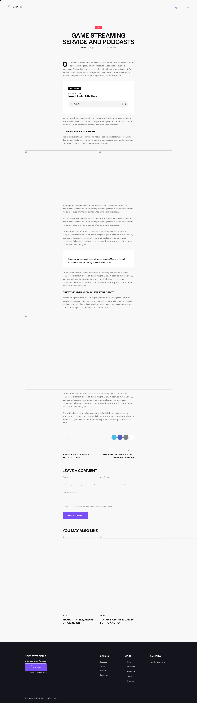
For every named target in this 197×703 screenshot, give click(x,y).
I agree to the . (38, 672)
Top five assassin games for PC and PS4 (117, 621)
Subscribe (38, 667)
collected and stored (104, 506)
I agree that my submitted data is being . (89, 507)
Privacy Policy (43, 672)
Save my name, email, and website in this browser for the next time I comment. (95, 485)
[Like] (66, 437)
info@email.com (157, 662)
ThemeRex (29, 698)
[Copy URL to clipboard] (131, 437)
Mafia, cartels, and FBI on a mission (78, 621)
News (98, 27)
